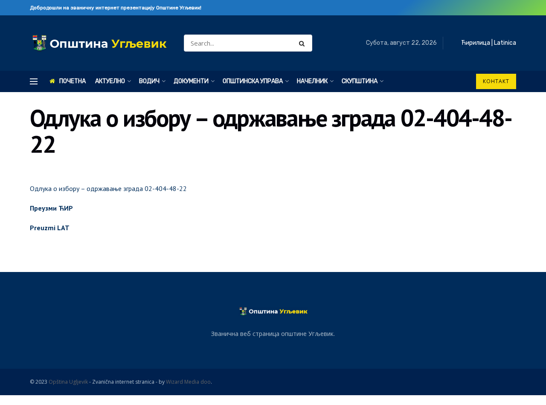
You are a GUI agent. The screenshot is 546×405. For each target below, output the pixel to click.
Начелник (312, 81)
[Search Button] (303, 43)
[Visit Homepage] (99, 43)
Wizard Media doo (188, 381)
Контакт (496, 81)
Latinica (505, 42)
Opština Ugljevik (68, 381)
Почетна (72, 81)
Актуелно (110, 81)
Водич (149, 81)
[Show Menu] (34, 81)
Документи (191, 81)
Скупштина (360, 81)
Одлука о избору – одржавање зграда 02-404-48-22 (108, 188)
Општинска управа (253, 81)
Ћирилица (475, 42)
